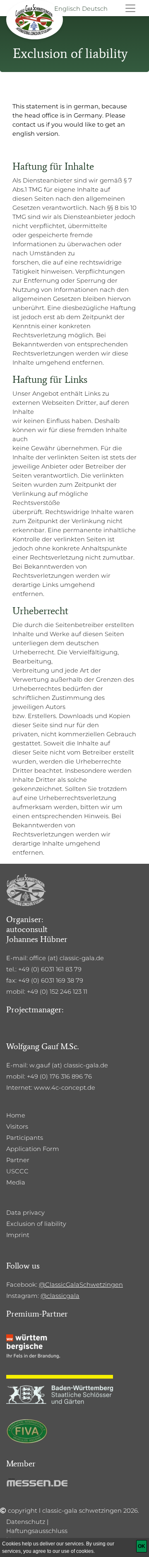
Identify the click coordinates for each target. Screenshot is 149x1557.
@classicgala (60, 1296)
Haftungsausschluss (36, 1531)
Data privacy (25, 1212)
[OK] (141, 1546)
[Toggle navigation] (130, 8)
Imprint (17, 1235)
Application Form (32, 1149)
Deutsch (95, 8)
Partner (17, 1160)
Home (15, 1115)
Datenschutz (25, 1522)
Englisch (67, 8)
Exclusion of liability (36, 1224)
